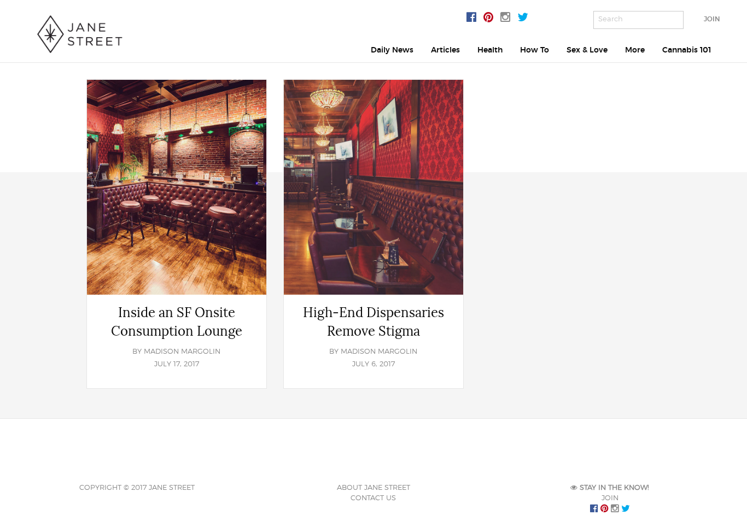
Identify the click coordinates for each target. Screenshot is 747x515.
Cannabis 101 (686, 50)
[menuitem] (392, 50)
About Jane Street (373, 487)
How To (534, 50)
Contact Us (373, 498)
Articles (445, 50)
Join (712, 19)
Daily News (392, 50)
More (635, 50)
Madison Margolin (182, 351)
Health (490, 50)
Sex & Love (587, 50)
